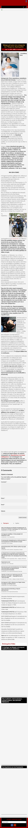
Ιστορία (20, 549)
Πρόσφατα (6, 523)
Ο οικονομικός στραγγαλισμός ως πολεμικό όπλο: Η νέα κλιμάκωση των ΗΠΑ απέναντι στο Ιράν (13, 541)
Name (3, 498)
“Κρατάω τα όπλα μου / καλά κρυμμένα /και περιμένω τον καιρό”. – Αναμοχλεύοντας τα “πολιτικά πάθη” (11, 576)
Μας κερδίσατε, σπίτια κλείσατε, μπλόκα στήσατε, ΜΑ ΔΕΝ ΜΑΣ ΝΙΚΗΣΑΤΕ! (12, 700)
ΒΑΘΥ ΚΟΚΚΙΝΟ (5, 616)
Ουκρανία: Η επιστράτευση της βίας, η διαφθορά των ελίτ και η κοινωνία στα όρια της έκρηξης (14, 618)
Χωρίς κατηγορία (13, 585)
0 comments (19, 49)
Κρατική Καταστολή (13, 571)
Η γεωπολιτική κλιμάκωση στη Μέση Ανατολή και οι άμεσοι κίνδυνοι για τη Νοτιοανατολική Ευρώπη (12, 631)
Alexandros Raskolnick (7, 596)
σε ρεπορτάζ (15, 238)
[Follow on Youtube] (26, 2)
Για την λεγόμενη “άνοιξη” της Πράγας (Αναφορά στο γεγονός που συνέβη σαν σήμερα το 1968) (13, 603)
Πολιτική (14, 530)
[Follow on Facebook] (26, 1)
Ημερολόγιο (12, 537)
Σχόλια (17, 523)
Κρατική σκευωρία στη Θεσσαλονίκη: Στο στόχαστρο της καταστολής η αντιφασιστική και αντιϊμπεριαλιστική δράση (14, 568)
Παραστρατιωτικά (5, 562)
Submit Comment (22, 517)
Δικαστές (11, 549)
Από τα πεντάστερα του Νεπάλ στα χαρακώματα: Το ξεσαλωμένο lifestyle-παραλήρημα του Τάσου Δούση (14, 528)
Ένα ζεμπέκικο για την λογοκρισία (12, 767)
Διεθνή (10, 543)
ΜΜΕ (14, 49)
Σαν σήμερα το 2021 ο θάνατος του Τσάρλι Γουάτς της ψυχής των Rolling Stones (13, 583)
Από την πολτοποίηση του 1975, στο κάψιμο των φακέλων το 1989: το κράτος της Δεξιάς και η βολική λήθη (13, 637)
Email (3, 504)
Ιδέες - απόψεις (18, 558)
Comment (4, 482)
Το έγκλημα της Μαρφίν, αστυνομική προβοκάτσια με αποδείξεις (13, 648)
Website (3, 511)
